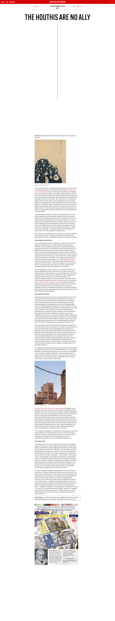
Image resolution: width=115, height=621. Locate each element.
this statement (71, 259)
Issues (3, 2)
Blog (7, 2)
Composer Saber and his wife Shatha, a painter (47, 408)
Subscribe (12, 2)
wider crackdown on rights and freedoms (49, 282)
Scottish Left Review (57, 2)
